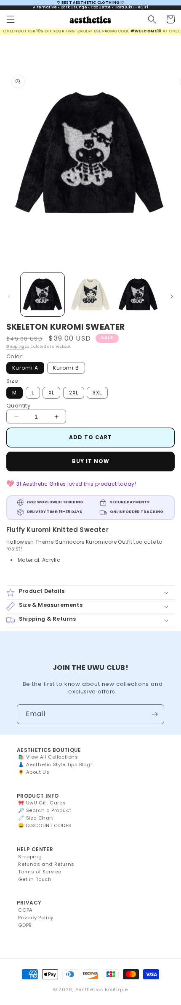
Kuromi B (66, 367)
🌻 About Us (33, 772)
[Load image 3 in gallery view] (138, 294)
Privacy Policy (35, 917)
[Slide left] (9, 296)
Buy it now (90, 461)
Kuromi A (25, 367)
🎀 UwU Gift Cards (42, 802)
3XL (97, 392)
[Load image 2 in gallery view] (90, 294)
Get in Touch (34, 879)
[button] (10, 19)
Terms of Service (39, 871)
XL (51, 392)
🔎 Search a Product (44, 810)
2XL (73, 392)
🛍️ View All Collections (48, 757)
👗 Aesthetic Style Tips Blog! (55, 764)
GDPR (25, 925)
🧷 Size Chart (35, 818)
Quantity (18, 406)
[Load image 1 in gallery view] (42, 294)
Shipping (15, 346)
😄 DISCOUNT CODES (45, 825)
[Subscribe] (154, 714)
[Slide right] (171, 296)
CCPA (25, 910)
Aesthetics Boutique (101, 989)
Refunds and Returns (46, 864)
